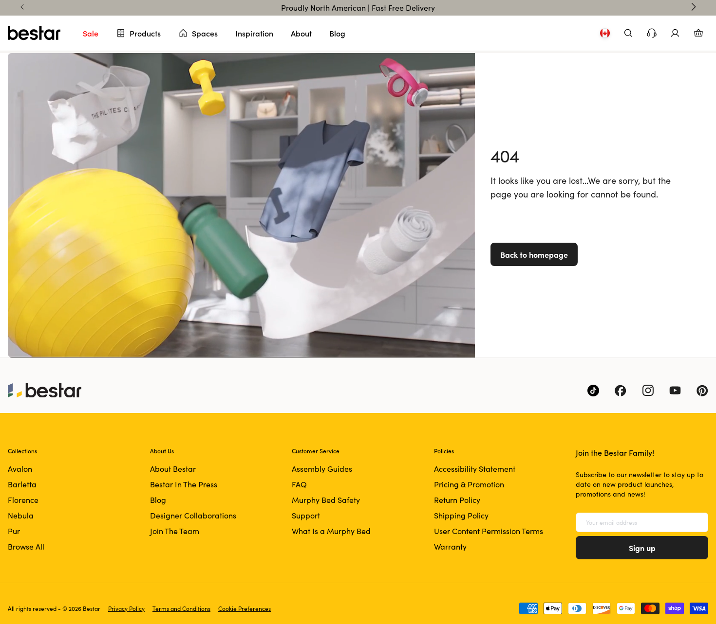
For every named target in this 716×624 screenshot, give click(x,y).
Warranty (450, 546)
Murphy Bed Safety (326, 500)
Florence (23, 500)
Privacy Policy (126, 608)
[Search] (628, 33)
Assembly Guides (322, 469)
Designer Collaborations (193, 515)
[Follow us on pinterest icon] (702, 390)
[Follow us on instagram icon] (648, 390)
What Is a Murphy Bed (331, 531)
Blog (337, 33)
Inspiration (254, 33)
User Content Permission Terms (488, 531)
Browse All (26, 546)
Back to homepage (534, 254)
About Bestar (173, 469)
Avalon (20, 469)
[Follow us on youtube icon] (675, 390)
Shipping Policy (461, 515)
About (301, 33)
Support (306, 515)
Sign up (642, 547)
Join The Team (174, 531)
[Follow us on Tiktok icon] (593, 390)
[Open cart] (698, 33)
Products (145, 33)
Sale (90, 33)
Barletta (22, 484)
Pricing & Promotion (469, 484)
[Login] (675, 33)
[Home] (34, 33)
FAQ (299, 484)
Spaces (205, 33)
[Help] (651, 33)
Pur (14, 531)
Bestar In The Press (183, 484)
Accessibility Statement (474, 469)
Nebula (21, 515)
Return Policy (457, 500)
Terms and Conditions (181, 608)
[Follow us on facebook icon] (620, 390)
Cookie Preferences (244, 608)
